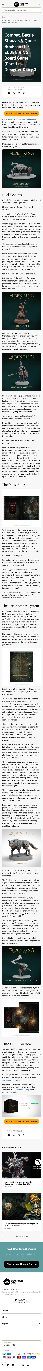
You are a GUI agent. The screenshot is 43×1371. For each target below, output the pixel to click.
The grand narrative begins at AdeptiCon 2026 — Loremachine (21, 1224)
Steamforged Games (10, 1289)
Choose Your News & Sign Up (22, 1264)
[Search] (38, 10)
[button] (3, 4)
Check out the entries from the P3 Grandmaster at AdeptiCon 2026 (18, 1183)
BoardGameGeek (9, 1092)
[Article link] (21, 1171)
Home (4, 17)
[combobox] (21, 10)
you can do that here (10, 1080)
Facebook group (22, 1089)
